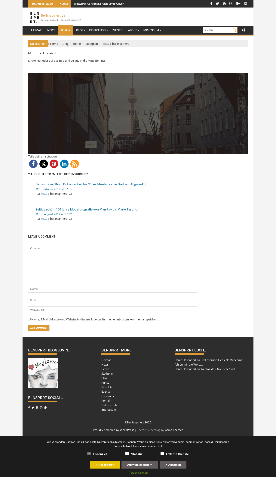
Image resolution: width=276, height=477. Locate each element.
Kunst (105, 382)
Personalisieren (138, 472)
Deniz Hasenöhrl (185, 360)
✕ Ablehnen (173, 464)
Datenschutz (109, 405)
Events (117, 30)
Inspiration (97, 30)
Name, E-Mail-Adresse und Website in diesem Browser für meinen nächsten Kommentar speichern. (95, 319)
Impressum (151, 30)
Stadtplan (107, 373)
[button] (33, 164)
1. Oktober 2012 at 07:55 (55, 189)
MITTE (138, 112)
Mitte (31, 53)
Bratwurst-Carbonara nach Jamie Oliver (99, 3)
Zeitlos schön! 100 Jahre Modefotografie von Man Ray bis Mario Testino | (88, 209)
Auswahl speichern (139, 464)
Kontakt (106, 400)
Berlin (65, 30)
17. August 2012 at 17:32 (55, 214)
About (132, 30)
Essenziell (100, 454)
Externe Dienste (177, 454)
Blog (79, 30)
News (51, 30)
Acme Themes (174, 430)
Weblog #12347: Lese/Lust (218, 369)
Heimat (36, 30)
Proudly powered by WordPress (113, 430)
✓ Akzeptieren (104, 464)
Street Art (107, 387)
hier (39, 60)
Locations (107, 396)
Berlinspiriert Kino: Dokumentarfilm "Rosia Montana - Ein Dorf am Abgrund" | (91, 184)
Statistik (137, 454)
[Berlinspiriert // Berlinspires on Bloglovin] (43, 386)
